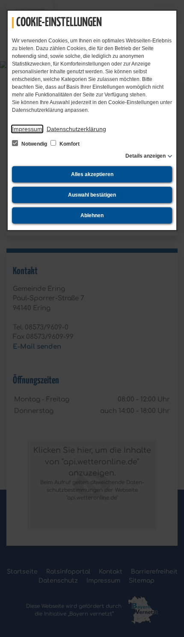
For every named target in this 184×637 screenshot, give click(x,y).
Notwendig (34, 144)
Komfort (69, 144)
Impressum (27, 129)
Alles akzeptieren (92, 174)
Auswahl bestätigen (92, 195)
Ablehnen (92, 215)
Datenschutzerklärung (76, 129)
